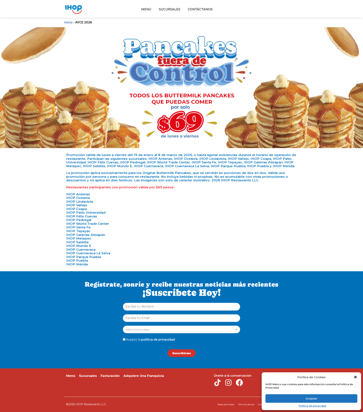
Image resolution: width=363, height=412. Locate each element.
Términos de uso (246, 404)
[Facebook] (239, 382)
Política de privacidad (312, 406)
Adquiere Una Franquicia (143, 376)
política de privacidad (158, 339)
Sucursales (88, 376)
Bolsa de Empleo (226, 404)
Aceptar (311, 398)
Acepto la (150, 339)
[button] (355, 377)
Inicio (68, 22)
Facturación (110, 376)
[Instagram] (228, 382)
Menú (70, 376)
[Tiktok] (217, 382)
